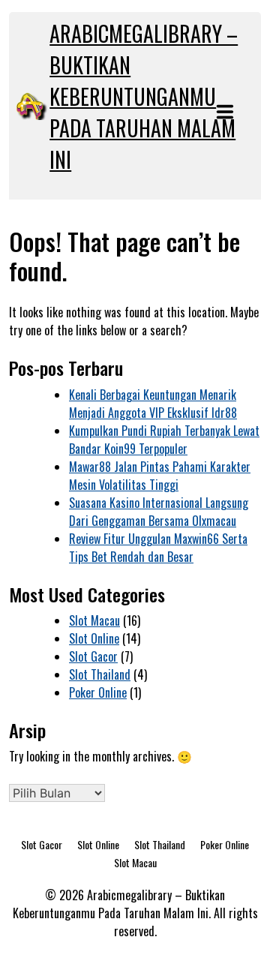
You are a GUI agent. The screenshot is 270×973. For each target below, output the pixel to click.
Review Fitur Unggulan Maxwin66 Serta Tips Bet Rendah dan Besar (158, 548)
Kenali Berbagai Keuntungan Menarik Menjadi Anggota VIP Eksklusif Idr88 (153, 404)
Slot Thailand (99, 674)
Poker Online (98, 692)
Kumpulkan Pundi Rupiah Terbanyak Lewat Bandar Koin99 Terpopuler (164, 440)
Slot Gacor (93, 656)
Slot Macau (94, 620)
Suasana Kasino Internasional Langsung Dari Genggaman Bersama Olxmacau (158, 512)
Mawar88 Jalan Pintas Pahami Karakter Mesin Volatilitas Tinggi (159, 476)
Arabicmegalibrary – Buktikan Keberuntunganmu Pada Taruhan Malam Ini (144, 96)
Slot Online (94, 638)
